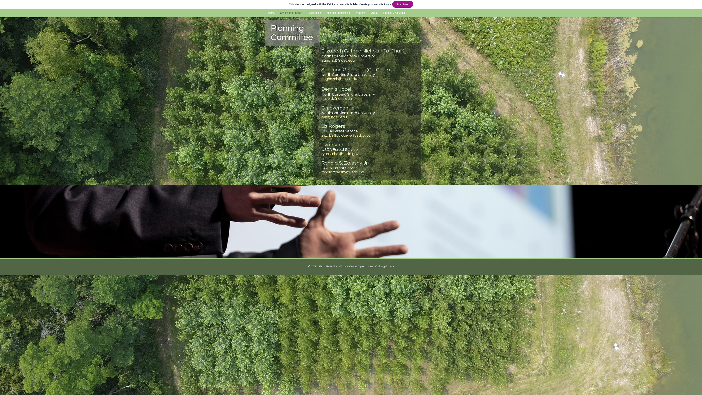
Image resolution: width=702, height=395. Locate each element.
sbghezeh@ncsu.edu (339, 79)
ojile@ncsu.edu (334, 117)
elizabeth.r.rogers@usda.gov (345, 135)
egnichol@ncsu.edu (338, 60)
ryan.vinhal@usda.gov (339, 154)
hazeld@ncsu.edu (336, 99)
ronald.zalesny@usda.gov (343, 172)
